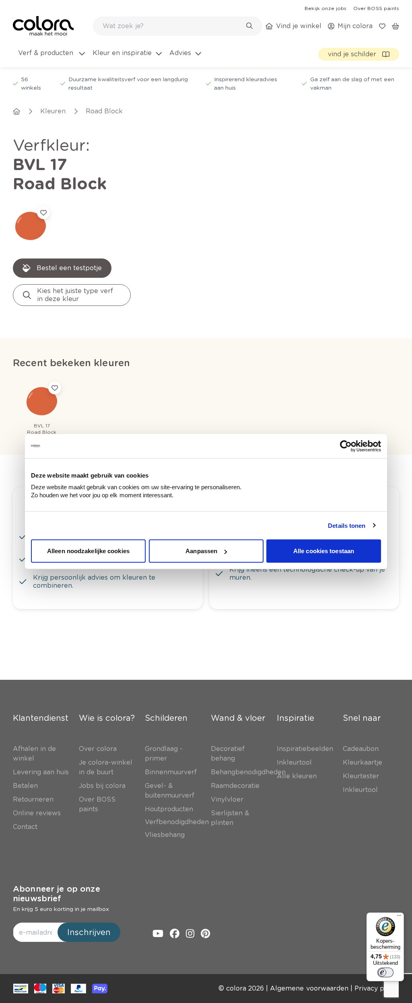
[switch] (385, 972)
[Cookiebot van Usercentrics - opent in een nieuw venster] (346, 446)
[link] (325, 8)
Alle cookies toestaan (323, 551)
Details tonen (346, 525)
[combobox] (177, 26)
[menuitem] (51, 58)
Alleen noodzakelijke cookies (88, 551)
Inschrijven (89, 932)
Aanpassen (201, 551)
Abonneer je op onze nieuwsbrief (56, 893)
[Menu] (399, 917)
